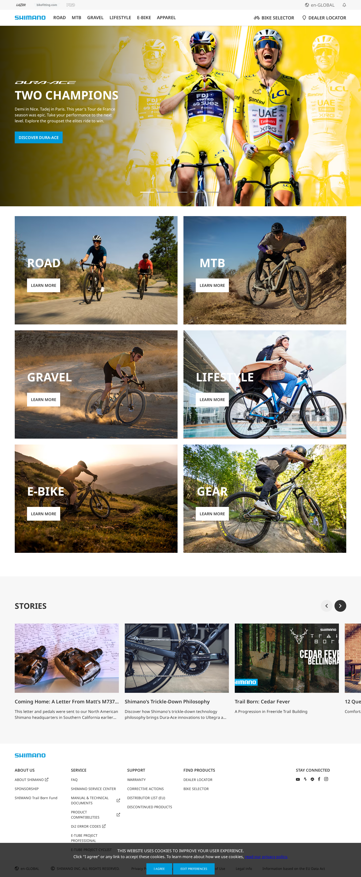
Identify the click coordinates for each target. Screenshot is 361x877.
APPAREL (166, 17)
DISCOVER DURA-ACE (39, 137)
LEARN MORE (43, 285)
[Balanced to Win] (164, 192)
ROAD (59, 17)
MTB (76, 17)
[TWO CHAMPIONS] (147, 192)
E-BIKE (144, 17)
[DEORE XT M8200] (180, 192)
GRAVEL (95, 17)
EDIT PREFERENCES (193, 869)
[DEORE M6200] (197, 192)
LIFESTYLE (120, 17)
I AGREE (159, 869)
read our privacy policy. (266, 856)
